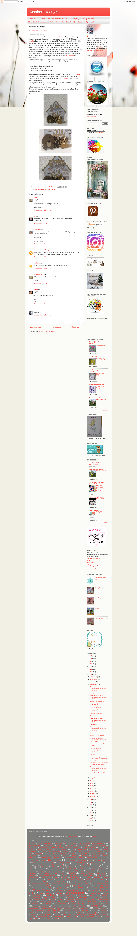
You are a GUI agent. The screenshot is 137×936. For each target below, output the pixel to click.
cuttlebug (57, 857)
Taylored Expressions (93, 570)
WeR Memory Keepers (80, 914)
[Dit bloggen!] (60, 187)
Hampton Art (33, 873)
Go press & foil (56, 871)
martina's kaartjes (95, 36)
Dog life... (93, 754)
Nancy (35, 289)
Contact (80, 22)
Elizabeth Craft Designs (73, 865)
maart (92, 791)
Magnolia (80, 888)
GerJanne (36, 263)
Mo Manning (48, 893)
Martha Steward (72, 890)
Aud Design (70, 845)
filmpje (38, 867)
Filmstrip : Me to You (101, 618)
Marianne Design (50, 189)
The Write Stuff (94, 462)
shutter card (72, 903)
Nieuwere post (35, 327)
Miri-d (88, 560)
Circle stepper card (97, 851)
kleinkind (61, 880)
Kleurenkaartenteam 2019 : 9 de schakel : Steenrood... (98, 703)
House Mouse (100, 873)
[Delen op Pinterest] (66, 187)
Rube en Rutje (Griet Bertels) (65, 22)
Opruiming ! (90, 22)
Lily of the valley (61, 888)
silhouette (81, 903)
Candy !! (97, 588)
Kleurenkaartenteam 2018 (79, 882)
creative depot (96, 855)
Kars (41, 880)
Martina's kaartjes (44, 12)
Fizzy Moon (63, 867)
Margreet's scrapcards (96, 384)
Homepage (56, 327)
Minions (41, 893)
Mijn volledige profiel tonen (95, 50)
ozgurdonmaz (72, 836)
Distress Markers (70, 860)
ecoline (36, 865)
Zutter (49, 918)
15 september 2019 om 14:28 (42, 283)
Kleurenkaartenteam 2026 (81, 886)
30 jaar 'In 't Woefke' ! (38, 31)
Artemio (59, 845)
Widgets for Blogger (91, 116)
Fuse (50, 869)
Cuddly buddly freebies (94, 558)
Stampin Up (97, 905)
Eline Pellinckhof (57, 865)
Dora (35, 310)
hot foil (90, 873)
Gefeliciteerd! (100, 498)
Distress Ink (54, 860)
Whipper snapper (43, 916)
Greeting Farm (68, 871)
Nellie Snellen (37, 895)
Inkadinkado (73, 875)
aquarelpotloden (98, 843)
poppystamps (92, 899)
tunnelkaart (103, 910)
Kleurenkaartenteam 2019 (99, 882)
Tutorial (31, 913)
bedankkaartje (33, 847)
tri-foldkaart (95, 910)
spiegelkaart (55, 906)
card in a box (81, 849)
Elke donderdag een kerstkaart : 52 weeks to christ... (98, 697)
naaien (106, 893)
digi (43, 860)
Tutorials (42, 19)
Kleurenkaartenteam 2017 (58, 882)
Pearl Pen (61, 897)
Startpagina (32, 19)
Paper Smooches (94, 895)
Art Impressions (48, 845)
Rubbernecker (58, 901)
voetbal (33, 914)
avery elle (80, 845)
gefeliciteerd (84, 869)
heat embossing (59, 873)
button (56, 849)
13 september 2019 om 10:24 (42, 244)
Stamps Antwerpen (48, 908)
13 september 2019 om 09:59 (42, 223)
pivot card (52, 899)
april (91, 788)
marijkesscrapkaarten (96, 497)
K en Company (74, 877)
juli (91, 780)
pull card (33, 901)
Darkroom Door (92, 857)
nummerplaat (81, 895)
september (94, 684)
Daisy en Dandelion (70, 857)
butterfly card (49, 849)
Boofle (33, 849)
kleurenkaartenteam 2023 (100, 884)
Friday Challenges (101, 512)
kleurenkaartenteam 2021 (60, 884)
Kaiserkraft (87, 877)
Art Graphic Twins (34, 845)
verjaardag (91, 912)
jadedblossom (33, 877)
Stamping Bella (33, 908)
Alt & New (58, 843)
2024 (90, 661)
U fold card (38, 912)
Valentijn (62, 913)
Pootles (89, 564)
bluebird (85, 847)
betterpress (77, 847)
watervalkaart (67, 914)
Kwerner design (91, 568)
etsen (105, 865)
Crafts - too (32, 855)
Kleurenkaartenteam (74, 880)
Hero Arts (72, 873)
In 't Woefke (60, 37)
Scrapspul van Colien (96, 469)
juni (91, 783)
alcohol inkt (32, 843)
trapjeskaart (85, 910)
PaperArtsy (104, 895)
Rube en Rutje (69, 901)
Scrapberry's (47, 903)
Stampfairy (75, 19)
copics (71, 853)
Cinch (88, 851)
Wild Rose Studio (57, 916)
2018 (90, 799)
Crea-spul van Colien (96, 398)
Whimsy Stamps (101, 914)
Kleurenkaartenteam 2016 (37, 882)
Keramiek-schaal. (101, 399)
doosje (105, 860)
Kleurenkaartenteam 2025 (61, 886)
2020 (90, 672)
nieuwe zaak (62, 895)
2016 (90, 805)
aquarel (88, 843)
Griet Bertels (79, 871)
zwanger (55, 918)
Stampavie (73, 906)
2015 (90, 807)
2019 (90, 674)
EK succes (44, 865)
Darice (81, 857)
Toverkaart (67, 910)
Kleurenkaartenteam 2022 (80, 884)
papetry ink (46, 897)
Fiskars (53, 867)
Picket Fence (37, 899)
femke (35, 197)
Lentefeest (50, 888)
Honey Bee (83, 873)
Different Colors (34, 860)
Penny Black (83, 897)
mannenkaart (103, 888)
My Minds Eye (95, 893)
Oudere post (76, 327)
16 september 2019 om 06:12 (42, 304)
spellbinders (45, 906)
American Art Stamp (70, 843)
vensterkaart (72, 912)
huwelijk (32, 875)
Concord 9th (50, 853)
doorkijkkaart (97, 860)
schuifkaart (35, 903)
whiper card (32, 916)
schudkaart (104, 901)
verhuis (79, 913)
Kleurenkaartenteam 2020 (40, 884)
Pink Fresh (45, 899)
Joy (56, 877)
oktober (93, 682)
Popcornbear (70, 899)
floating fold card (81, 867)
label (95, 886)
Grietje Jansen (38, 274)
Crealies (75, 855)
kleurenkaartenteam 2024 (40, 886)
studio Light (85, 908)
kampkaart (97, 877)
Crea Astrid (37, 229)
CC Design (42, 851)
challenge (65, 851)
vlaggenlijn (105, 913)
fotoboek (103, 867)
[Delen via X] (62, 187)
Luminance (72, 888)
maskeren (85, 890)
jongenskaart (45, 877)
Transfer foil (76, 910)
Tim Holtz (56, 910)
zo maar (43, 918)
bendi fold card (44, 847)
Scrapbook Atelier (59, 903)
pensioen (96, 897)
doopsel (90, 860)
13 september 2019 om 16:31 (42, 257)
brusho (39, 849)
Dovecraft (50, 863)
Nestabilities (50, 895)
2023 (90, 664)
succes (96, 908)
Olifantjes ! (93, 724)
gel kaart (94, 869)
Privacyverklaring (88, 19)
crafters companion (98, 853)
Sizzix (106, 903)
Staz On (59, 908)
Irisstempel (101, 875)
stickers (77, 908)
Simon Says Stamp (94, 903)
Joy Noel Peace (93, 464)
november (93, 679)
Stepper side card (68, 908)
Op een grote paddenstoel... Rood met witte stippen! (100, 488)
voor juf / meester (45, 914)
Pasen (53, 897)
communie (38, 853)
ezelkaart (31, 867)
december (93, 677)
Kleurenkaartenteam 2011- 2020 (58, 19)
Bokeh (106, 847)
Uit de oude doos (101, 345)
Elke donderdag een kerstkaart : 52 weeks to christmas (98, 739)
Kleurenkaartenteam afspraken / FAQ (40, 22)
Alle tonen (105, 410)
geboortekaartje (70, 869)
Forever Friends (93, 867)
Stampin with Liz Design (41, 250)
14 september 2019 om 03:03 (42, 268)
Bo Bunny (92, 847)
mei (91, 785)
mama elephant (92, 888)
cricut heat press (46, 857)
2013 (90, 813)
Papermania (36, 897)
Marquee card (60, 890)
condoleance (61, 853)
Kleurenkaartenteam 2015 (96, 880)
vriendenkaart (57, 914)
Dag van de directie (96, 733)
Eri (34, 216)
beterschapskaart (57, 847)
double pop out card (38, 863)
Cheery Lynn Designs (78, 851)
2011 (90, 818)
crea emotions (56, 855)
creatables (84, 855)
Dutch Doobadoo (96, 863)
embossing (96, 865)
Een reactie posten (37, 319)
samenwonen (81, 901)
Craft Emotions (84, 853)
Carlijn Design (94, 849)
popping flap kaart (81, 899)
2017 (90, 802)
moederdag (58, 893)
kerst (49, 879)
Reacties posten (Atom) (46, 331)
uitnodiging (47, 913)
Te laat (48, 910)
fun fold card (41, 869)
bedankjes (102, 845)
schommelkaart (92, 901)
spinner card (64, 906)
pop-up (59, 899)
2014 (90, 810)
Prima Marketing (103, 899)
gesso (48, 871)
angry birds (81, 843)
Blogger (95, 836)
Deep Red (103, 857)
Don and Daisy (82, 860)
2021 (90, 669)
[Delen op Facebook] (64, 187)
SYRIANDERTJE (94, 356)
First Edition (45, 867)
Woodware (90, 916)
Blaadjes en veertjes (96, 693)
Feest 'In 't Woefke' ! (96, 713)
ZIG (36, 918)
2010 (90, 821)
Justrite (64, 877)
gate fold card (57, 869)
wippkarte (82, 916)
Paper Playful (93, 510)
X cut (99, 916)
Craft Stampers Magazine (95, 566)
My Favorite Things (75, 893)
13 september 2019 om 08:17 (42, 210)
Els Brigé (86, 865)
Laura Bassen (91, 562)
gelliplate (102, 869)
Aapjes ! (97, 608)
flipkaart (71, 867)
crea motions (66, 855)
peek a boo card (72, 897)
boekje (100, 847)
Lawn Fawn (104, 886)
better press (69, 847)
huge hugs (98, 598)
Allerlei (92, 716)
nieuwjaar (70, 895)
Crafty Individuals (45, 855)
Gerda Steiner (32, 871)
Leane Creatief (36, 888)
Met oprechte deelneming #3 (100, 359)
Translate (101, 132)
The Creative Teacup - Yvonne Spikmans (96, 483)
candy (72, 849)
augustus (93, 778)
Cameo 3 (64, 849)
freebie (31, 869)
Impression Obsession (48, 875)
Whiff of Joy (92, 914)
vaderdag (55, 913)
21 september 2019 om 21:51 (42, 315)
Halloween (103, 871)
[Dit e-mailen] (58, 187)
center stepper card (54, 851)
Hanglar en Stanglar (46, 873)
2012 (90, 815)
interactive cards (87, 875)
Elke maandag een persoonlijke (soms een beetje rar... (98, 688)
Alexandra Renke (45, 843)
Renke (49, 901)
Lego (43, 888)
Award (86, 845)
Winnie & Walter (72, 916)
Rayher (42, 901)
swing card (103, 908)
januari (92, 796)
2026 (90, 656)
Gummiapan (91, 871)
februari (93, 793)
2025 (90, 658)
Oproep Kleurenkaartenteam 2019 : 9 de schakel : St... (99, 763)
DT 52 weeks (63, 862)
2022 (90, 666)
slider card (36, 906)
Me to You (93, 890)
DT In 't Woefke (39, 189)
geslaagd (40, 871)
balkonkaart (94, 845)
